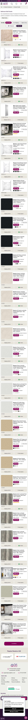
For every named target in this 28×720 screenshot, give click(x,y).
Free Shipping (16, 22)
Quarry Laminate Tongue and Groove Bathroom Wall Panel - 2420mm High (20, 293)
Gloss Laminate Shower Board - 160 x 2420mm (18, 238)
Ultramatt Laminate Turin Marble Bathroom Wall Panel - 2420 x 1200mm (19, 89)
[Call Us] (16, 4)
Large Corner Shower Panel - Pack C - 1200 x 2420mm (20, 145)
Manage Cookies (14, 711)
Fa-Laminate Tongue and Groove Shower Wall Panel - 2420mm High (20, 588)
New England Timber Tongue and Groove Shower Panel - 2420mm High (20, 606)
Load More (14, 643)
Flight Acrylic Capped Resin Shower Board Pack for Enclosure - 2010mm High (20, 107)
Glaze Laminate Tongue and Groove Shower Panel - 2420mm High (19, 367)
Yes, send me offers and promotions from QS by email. (13, 695)
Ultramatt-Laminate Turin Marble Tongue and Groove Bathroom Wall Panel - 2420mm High (20, 125)
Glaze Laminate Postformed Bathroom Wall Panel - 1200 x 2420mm (19, 348)
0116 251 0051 (23, 672)
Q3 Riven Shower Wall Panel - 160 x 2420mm (19, 459)
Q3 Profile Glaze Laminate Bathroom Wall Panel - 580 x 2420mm (19, 404)
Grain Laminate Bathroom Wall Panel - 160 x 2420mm (19, 533)
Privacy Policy (14, 680)
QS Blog (3, 680)
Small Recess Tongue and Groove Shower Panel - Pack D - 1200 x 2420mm (20, 164)
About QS (3, 678)
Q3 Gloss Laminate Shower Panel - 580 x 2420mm (19, 256)
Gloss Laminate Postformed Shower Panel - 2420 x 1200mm (19, 201)
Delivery (13, 678)
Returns (23, 682)
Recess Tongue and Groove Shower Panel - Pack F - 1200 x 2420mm (20, 68)
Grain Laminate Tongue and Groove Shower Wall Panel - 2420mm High (19, 514)
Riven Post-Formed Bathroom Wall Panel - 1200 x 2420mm (20, 422)
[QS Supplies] (5, 3)
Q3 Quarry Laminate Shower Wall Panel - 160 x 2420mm (19, 312)
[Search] (12, 4)
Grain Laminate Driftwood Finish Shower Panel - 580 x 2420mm (18, 551)
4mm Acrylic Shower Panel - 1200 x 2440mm (19, 569)
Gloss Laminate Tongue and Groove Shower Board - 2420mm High (19, 219)
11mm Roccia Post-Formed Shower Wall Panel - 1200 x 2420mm (19, 625)
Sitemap (3, 683)
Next (26, 1)
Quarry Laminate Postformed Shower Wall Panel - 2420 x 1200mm (19, 275)
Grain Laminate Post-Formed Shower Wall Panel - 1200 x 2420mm (20, 495)
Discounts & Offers (5, 682)
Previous (1, 1)
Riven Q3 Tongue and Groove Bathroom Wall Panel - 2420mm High (20, 440)
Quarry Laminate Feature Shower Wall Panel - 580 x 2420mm (19, 330)
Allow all (14, 708)
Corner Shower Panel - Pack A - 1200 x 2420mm (20, 50)
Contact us (24, 678)
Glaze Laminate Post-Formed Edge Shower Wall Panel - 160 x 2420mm (20, 385)
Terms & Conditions (15, 682)
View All (19, 26)
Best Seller (8, 22)
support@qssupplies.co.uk (9, 672)
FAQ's (23, 680)
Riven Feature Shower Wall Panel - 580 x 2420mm (20, 477)
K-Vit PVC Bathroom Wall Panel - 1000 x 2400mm (19, 31)
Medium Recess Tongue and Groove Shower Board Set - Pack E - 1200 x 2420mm (19, 182)
